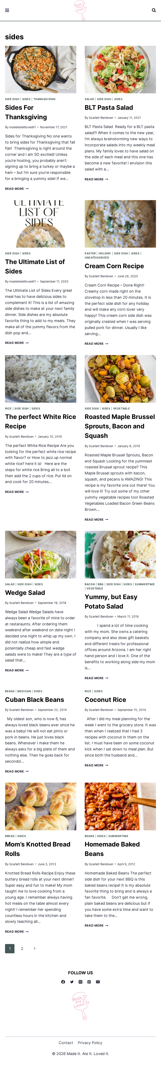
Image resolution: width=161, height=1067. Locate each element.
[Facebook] (63, 982)
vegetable (121, 408)
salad (89, 99)
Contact (66, 1043)
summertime (145, 584)
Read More (17, 188)
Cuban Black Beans (34, 699)
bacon (90, 584)
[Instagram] (80, 982)
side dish (12, 99)
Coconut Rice (105, 699)
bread (9, 836)
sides (26, 99)
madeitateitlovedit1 (22, 127)
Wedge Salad (25, 592)
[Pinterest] (89, 982)
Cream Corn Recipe (114, 266)
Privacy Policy (90, 1043)
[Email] (98, 982)
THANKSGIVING (45, 99)
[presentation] (40, 70)
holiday (105, 253)
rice (8, 408)
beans (9, 691)
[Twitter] (72, 982)
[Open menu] (7, 10)
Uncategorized (97, 257)
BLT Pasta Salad (109, 107)
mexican (24, 691)
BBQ (101, 584)
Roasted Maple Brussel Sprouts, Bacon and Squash (120, 426)
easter (90, 253)
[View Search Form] (154, 10)
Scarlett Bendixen (101, 117)
